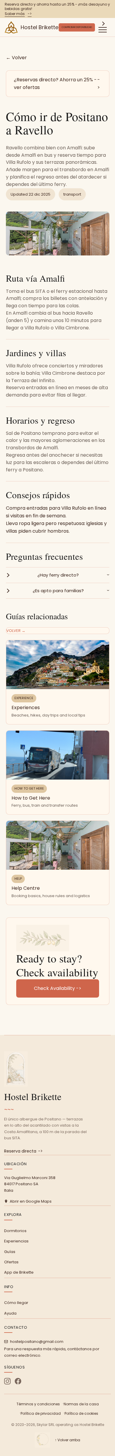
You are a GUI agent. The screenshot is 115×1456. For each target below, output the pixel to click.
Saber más (18, 13)
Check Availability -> (57, 988)
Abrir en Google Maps (31, 1201)
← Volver (16, 57)
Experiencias (16, 1241)
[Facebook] (18, 1381)
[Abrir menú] (102, 27)
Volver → (15, 630)
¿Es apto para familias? (58, 590)
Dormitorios (15, 1231)
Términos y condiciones (38, 1404)
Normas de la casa (81, 1404)
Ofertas (11, 1262)
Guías (9, 1251)
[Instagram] (7, 1381)
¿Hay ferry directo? (58, 575)
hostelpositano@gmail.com (36, 1341)
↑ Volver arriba (67, 1439)
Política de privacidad (41, 1413)
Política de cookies (81, 1413)
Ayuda (10, 1313)
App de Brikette (19, 1272)
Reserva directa (23, 1151)
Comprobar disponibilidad (77, 27)
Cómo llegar (16, 1302)
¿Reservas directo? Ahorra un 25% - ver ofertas (57, 83)
